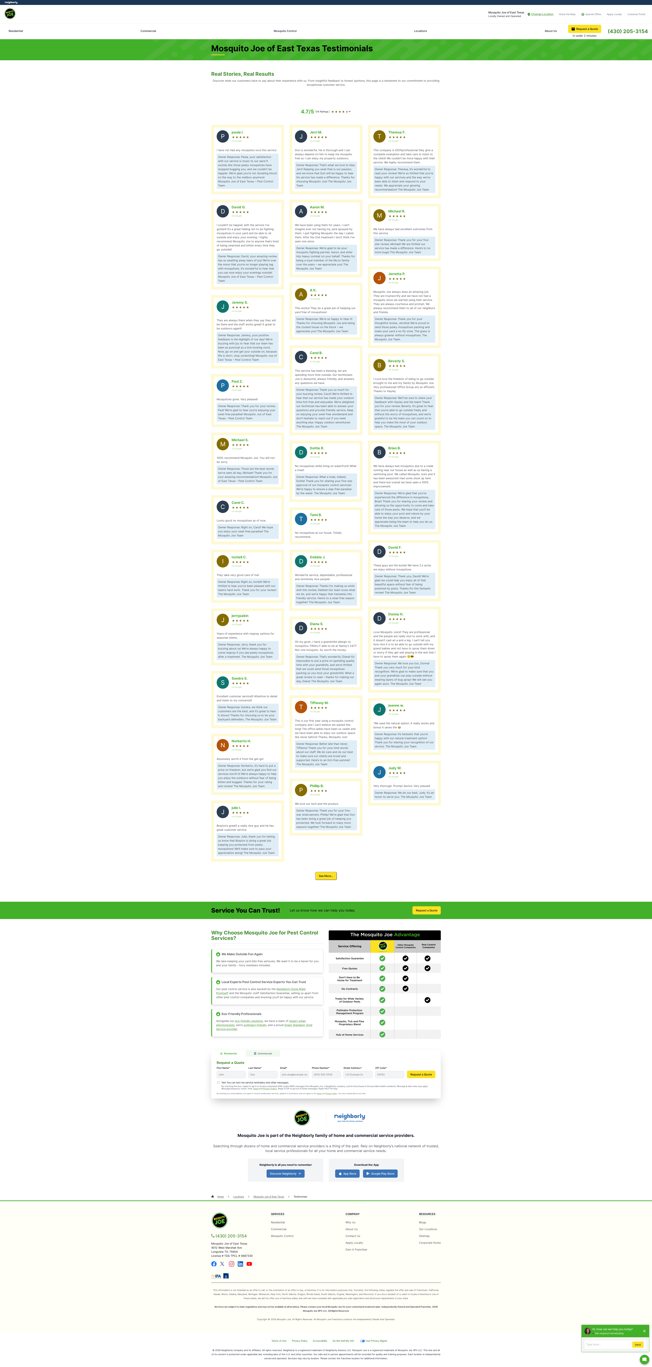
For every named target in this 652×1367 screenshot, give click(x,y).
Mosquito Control (285, 31)
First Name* (223, 1067)
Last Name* (255, 1067)
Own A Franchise (356, 1249)
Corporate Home (430, 1242)
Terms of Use (278, 1340)
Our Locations (428, 1229)
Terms (256, 1088)
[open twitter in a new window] (222, 1265)
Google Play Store (382, 1174)
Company (353, 1214)
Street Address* (352, 1067)
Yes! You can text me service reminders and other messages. (255, 1082)
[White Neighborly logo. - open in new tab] (11, 2)
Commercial (148, 31)
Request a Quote (587, 29)
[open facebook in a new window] (214, 1265)
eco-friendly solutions (249, 1021)
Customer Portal (636, 14)
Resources (427, 1214)
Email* (283, 1067)
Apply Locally (614, 14)
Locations (420, 31)
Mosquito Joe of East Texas (268, 1196)
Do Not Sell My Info (343, 1340)
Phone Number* (321, 1067)
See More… (326, 876)
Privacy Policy (270, 1088)
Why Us (350, 1222)
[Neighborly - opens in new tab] (226, 1276)
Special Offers (593, 14)
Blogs (422, 1222)
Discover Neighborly (286, 1174)
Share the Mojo (567, 14)
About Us (551, 31)
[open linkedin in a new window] (240, 1265)
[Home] (213, 1196)
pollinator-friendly (255, 1025)
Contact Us (353, 1236)
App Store (349, 1174)
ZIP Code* (381, 1067)
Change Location (542, 14)
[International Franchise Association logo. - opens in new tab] (216, 1276)
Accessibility (320, 1340)
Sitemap (424, 1236)
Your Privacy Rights (376, 1340)
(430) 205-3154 (628, 31)
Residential (16, 31)
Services (277, 1214)
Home (220, 1196)
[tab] (228, 1053)
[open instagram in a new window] (231, 1265)
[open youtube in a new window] (249, 1265)
